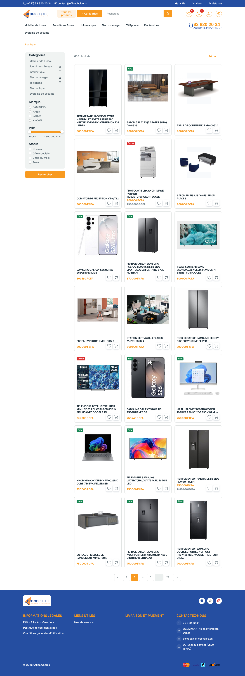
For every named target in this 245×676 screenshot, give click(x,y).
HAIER (36, 111)
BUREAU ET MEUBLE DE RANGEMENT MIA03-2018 (92, 556)
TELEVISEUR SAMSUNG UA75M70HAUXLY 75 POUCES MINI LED (147, 480)
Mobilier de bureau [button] (36, 25)
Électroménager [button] (111, 25)
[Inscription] (209, 14)
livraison (197, 3)
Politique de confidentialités (40, 627)
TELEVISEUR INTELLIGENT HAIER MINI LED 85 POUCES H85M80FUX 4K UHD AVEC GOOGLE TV (96, 409)
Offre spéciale (41, 153)
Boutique (30, 44)
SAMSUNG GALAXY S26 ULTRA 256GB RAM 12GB (95, 271)
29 (167, 577)
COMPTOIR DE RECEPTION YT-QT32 (98, 198)
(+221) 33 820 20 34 (39, 3)
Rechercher (45, 174)
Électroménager (39, 77)
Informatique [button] (88, 25)
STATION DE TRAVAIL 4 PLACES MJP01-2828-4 (145, 339)
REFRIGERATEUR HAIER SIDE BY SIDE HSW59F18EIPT (198, 480)
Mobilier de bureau (41, 60)
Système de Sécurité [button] (37, 32)
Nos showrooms (84, 622)
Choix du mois (41, 157)
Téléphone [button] (132, 25)
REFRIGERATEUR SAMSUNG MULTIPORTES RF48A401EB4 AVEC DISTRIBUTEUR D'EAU (147, 554)
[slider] (29, 131)
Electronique (37, 88)
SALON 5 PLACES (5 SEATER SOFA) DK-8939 (147, 124)
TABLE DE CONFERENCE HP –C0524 (197, 125)
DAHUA (37, 115)
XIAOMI (37, 120)
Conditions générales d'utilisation (43, 633)
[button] (189, 14)
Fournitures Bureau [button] (64, 25)
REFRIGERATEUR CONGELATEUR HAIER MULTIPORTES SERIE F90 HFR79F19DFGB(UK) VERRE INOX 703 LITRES (98, 121)
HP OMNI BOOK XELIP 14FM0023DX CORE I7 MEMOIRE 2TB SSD (97, 482)
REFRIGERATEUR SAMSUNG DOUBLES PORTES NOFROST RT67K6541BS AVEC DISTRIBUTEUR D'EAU (197, 553)
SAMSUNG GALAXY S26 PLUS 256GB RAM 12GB (144, 411)
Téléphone (36, 82)
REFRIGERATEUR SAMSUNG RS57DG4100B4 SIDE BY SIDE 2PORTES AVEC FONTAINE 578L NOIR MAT (145, 268)
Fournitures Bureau (41, 66)
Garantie (180, 3)
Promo (36, 162)
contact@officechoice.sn (72, 3)
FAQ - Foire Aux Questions (39, 622)
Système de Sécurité (42, 93)
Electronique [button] (151, 25)
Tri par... (214, 56)
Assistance (215, 3)
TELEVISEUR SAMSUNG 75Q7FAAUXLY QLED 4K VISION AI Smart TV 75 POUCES (196, 269)
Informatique (37, 71)
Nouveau (38, 149)
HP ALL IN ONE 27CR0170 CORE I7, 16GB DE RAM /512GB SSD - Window (197, 411)
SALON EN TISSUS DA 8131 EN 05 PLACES (196, 197)
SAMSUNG (39, 107)
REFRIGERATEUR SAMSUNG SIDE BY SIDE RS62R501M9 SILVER (198, 339)
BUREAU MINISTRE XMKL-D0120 (95, 340)
